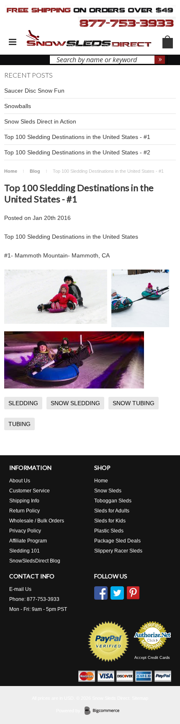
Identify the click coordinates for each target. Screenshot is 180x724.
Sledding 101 (24, 551)
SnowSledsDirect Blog (34, 561)
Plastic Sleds (108, 531)
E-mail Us (20, 589)
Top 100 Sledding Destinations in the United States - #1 (77, 137)
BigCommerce (104, 711)
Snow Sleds (107, 491)
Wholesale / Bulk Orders (36, 521)
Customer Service (29, 491)
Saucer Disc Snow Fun (34, 90)
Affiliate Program (28, 541)
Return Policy (24, 511)
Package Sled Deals (117, 541)
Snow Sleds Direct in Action (40, 121)
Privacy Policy (25, 531)
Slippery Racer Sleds (118, 551)
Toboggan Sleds (112, 501)
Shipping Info (24, 501)
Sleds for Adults (111, 511)
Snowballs (17, 106)
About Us (19, 481)
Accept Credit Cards (152, 658)
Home (10, 171)
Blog (35, 171)
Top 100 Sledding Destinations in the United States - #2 (77, 152)
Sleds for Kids (110, 521)
